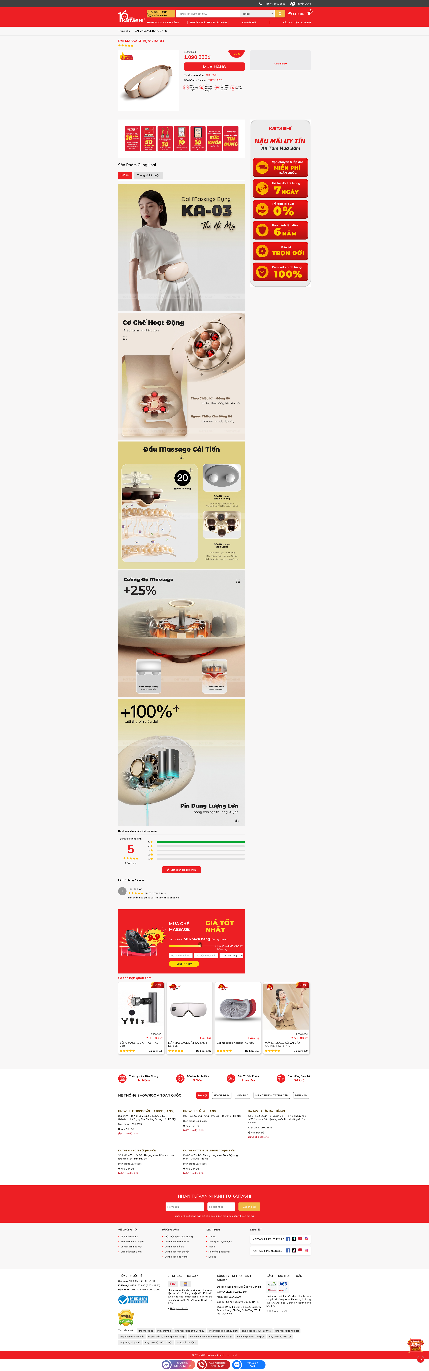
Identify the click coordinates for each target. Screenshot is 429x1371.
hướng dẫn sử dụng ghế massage (166, 1336)
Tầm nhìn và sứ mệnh (132, 1241)
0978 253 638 (137, 1285)
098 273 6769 (215, 80)
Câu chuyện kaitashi (297, 22)
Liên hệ (212, 1256)
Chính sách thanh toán (177, 1241)
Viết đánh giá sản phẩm (183, 869)
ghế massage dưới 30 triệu (256, 1330)
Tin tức (212, 1236)
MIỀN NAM (301, 1095)
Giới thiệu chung (129, 1236)
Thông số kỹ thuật (148, 175)
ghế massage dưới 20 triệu (223, 1330)
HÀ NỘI (202, 1095)
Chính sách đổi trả (174, 1246)
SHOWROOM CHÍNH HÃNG (163, 22)
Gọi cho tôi (249, 1206)
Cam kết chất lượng (131, 1251)
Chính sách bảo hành (176, 1256)
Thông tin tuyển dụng (220, 1241)
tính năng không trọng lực (250, 1336)
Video (211, 1246)
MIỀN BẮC (242, 1095)
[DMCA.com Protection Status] (126, 1317)
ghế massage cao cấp (132, 1336)
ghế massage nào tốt (287, 1330)
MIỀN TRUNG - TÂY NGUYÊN (271, 1095)
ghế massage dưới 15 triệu (189, 1330)
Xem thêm (279, 63)
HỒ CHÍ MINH (222, 1095)
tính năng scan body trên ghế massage (210, 1336)
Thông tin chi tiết (179, 1308)
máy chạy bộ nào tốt (280, 1336)
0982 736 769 (138, 1289)
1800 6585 (211, 75)
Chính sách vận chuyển (177, 1251)
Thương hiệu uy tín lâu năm (208, 22)
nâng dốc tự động (186, 1342)
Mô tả (125, 175)
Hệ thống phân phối (219, 1251)
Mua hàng (214, 66)
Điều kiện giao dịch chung (179, 1236)
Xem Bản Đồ (127, 1129)
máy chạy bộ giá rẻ (130, 1342)
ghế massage (145, 1330)
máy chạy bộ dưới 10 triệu (158, 1342)
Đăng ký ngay (184, 963)
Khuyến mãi (249, 22)
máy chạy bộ (164, 1330)
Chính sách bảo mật (131, 1246)
